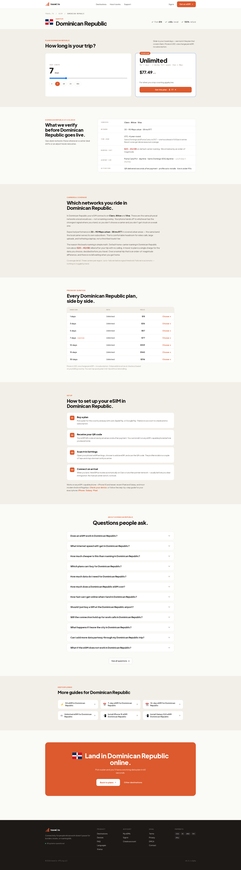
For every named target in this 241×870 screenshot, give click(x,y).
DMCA (151, 841)
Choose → (166, 316)
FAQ (99, 841)
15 (71, 84)
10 (64, 84)
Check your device (98, 487)
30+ (77, 84)
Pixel (95, 490)
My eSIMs (126, 833)
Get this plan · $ (164, 90)
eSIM (60, 14)
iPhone (81, 490)
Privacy (152, 837)
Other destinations (133, 782)
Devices (100, 837)
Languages (101, 845)
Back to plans (106, 782)
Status (100, 849)
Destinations (101, 4)
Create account (129, 841)
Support (127, 4)
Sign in (171, 4)
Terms (151, 833)
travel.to (49, 14)
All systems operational (55, 843)
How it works (115, 4)
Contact (152, 845)
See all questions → (120, 661)
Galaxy (89, 490)
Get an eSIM (185, 4)
